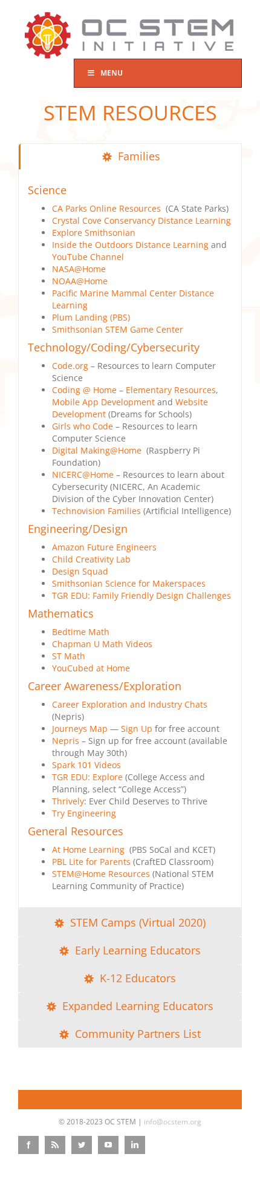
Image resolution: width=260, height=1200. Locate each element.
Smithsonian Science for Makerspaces (129, 583)
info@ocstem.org (172, 1122)
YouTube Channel (88, 256)
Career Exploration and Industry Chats (129, 704)
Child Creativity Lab (91, 559)
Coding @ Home (84, 390)
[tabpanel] (130, 538)
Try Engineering (84, 813)
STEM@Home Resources (101, 873)
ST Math (68, 656)
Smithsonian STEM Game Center (117, 329)
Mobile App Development (103, 402)
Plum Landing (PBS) (91, 317)
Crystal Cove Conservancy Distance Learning (141, 220)
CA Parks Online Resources (106, 208)
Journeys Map (80, 728)
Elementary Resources (171, 390)
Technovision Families (96, 511)
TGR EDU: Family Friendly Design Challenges (141, 595)
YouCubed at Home (91, 668)
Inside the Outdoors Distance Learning (130, 244)
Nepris (65, 740)
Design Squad (80, 571)
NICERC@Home (83, 474)
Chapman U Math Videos (102, 644)
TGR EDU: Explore (87, 777)
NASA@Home (79, 269)
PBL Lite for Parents (91, 861)
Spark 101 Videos (86, 765)
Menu (111, 73)
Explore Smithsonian (93, 232)
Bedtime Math (80, 632)
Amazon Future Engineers (104, 547)
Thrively (68, 801)
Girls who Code (82, 426)
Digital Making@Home (96, 450)
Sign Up (136, 728)
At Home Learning (89, 849)
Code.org (70, 365)
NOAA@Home (80, 281)
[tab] (130, 156)
